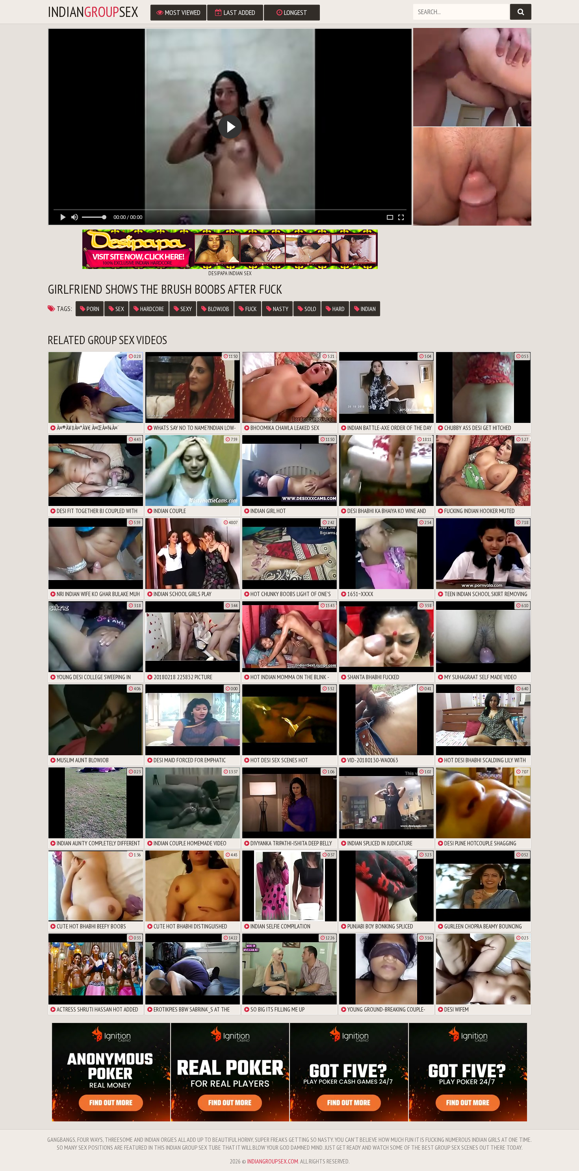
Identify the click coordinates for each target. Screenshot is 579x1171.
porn (92, 309)
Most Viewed (181, 12)
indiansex (93, 12)
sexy (185, 309)
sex (119, 309)
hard (338, 309)
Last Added (238, 12)
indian (368, 309)
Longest (294, 12)
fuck (250, 309)
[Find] (520, 12)
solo (309, 309)
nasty (280, 309)
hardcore (151, 309)
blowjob (218, 309)
